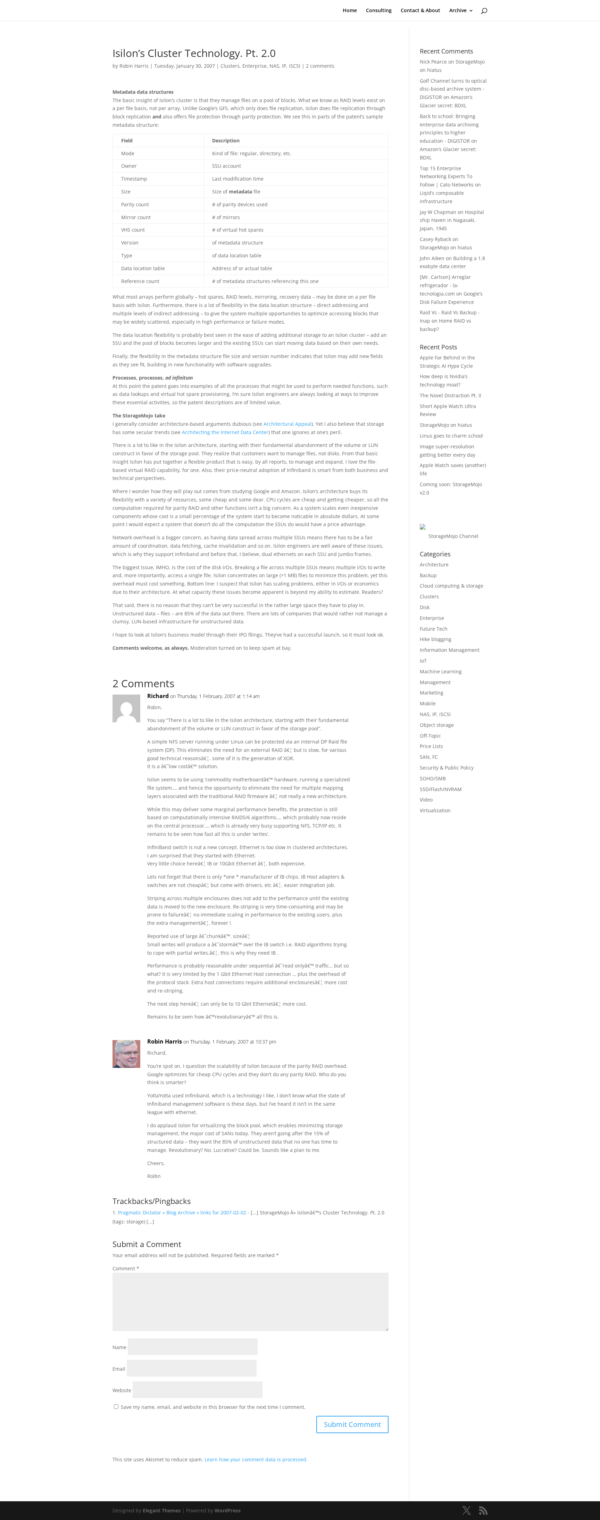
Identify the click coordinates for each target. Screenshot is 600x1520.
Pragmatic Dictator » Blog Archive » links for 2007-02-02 (182, 1212)
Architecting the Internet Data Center (225, 432)
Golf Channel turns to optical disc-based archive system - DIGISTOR (453, 89)
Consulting (379, 11)
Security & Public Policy (447, 767)
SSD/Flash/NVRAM (441, 789)
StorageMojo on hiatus (446, 247)
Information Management (450, 650)
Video (426, 799)
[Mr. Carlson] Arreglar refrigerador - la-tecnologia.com (445, 285)
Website (121, 1390)
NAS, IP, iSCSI (284, 66)
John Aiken (432, 258)
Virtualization (435, 810)
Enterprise (254, 66)
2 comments (320, 66)
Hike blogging (435, 639)
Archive (458, 11)
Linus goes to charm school (451, 435)
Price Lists (431, 746)
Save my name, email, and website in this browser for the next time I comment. (213, 1407)
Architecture (434, 564)
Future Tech (434, 628)
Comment (125, 1268)
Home (350, 11)
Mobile (428, 703)
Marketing (431, 692)
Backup (428, 575)
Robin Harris (134, 66)
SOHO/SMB (433, 778)
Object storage (437, 725)
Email (118, 1368)
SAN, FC (429, 757)
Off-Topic (430, 735)
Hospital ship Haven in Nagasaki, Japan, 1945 (452, 220)
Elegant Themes (162, 1510)
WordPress (228, 1510)
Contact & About (420, 11)
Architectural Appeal (287, 424)
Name (119, 1347)
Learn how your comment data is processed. (256, 1459)
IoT (423, 660)
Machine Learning (441, 671)
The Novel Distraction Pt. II (450, 395)
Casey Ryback (435, 239)
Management (435, 682)
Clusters (230, 66)
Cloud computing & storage (451, 585)
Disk (425, 607)
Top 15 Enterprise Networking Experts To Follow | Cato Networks (447, 176)
